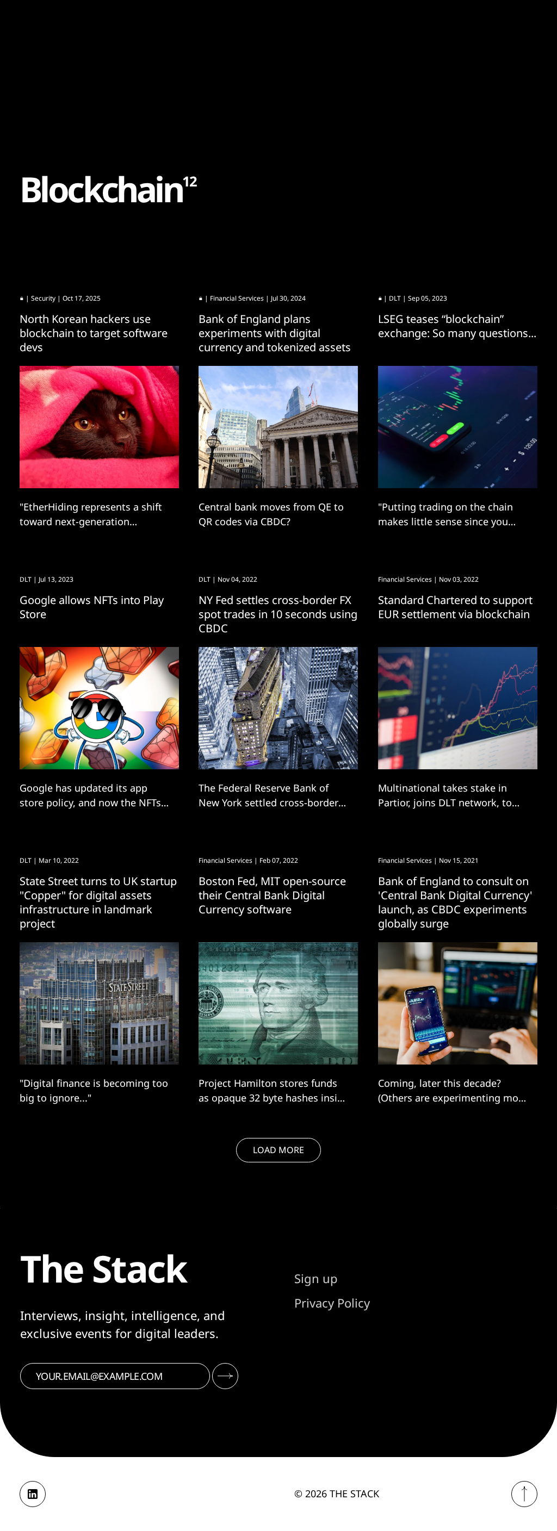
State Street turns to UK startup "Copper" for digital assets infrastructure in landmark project (98, 902)
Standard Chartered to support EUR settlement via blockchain (455, 607)
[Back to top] (524, 1494)
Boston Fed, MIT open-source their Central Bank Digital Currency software (272, 895)
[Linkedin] (33, 1494)
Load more (278, 1150)
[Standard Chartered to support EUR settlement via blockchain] (457, 708)
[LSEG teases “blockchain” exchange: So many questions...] (457, 427)
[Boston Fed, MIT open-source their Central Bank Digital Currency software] (278, 1003)
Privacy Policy (332, 1302)
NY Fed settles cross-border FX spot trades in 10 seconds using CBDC (278, 614)
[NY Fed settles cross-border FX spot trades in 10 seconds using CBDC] (278, 708)
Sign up (316, 1278)
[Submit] (225, 1376)
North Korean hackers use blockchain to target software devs (94, 333)
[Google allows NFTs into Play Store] (99, 708)
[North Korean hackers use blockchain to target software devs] (99, 427)
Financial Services (237, 298)
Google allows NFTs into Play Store (92, 607)
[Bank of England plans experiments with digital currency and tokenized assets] (278, 427)
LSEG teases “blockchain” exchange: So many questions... (457, 326)
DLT (395, 298)
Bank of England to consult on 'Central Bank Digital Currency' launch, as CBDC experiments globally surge (455, 902)
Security (43, 298)
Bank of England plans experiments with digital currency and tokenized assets (275, 333)
